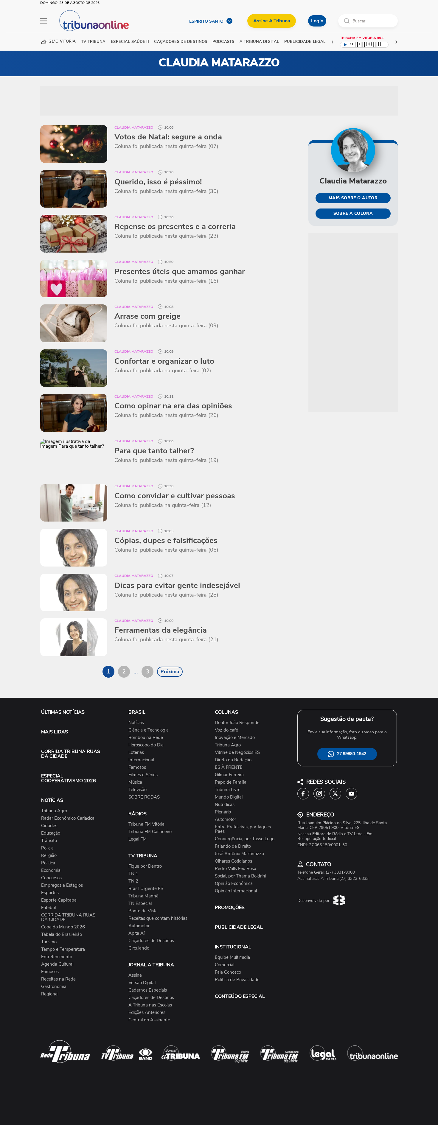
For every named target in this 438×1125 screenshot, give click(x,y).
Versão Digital (142, 983)
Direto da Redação (233, 760)
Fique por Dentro (145, 866)
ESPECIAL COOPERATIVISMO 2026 (68, 778)
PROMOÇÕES (230, 907)
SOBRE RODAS (144, 797)
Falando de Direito (233, 846)
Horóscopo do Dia (146, 745)
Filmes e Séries (143, 775)
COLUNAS (226, 712)
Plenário (223, 812)
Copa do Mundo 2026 (63, 927)
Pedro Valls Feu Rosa (235, 868)
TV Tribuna (93, 42)
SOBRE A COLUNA (353, 213)
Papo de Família (230, 782)
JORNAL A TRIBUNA (151, 964)
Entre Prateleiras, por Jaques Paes (243, 829)
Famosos (50, 972)
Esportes (50, 893)
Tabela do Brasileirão (61, 934)
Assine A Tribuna (271, 21)
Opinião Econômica (234, 883)
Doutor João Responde (237, 723)
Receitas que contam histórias (157, 918)
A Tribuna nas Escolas (150, 1005)
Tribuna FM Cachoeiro (150, 832)
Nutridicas (224, 804)
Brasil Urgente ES (145, 888)
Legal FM (137, 839)
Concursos (51, 878)
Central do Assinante (149, 1020)
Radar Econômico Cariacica (67, 818)
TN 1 (133, 874)
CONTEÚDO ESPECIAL (240, 996)
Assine (135, 975)
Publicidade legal (304, 42)
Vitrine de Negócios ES (237, 752)
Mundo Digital (229, 797)
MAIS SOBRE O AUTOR (353, 198)
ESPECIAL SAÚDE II (130, 42)
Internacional (141, 760)
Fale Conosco (228, 972)
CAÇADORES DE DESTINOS (180, 42)
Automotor (139, 926)
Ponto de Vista (143, 911)
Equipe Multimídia (232, 957)
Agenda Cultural (57, 964)
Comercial (224, 965)
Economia (50, 870)
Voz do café (226, 730)
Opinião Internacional (236, 891)
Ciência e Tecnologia (148, 730)
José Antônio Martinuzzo (239, 854)
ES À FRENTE (229, 767)
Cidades (49, 826)
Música (135, 782)
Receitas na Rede (58, 979)
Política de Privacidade (237, 980)
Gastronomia (53, 986)
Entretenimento (56, 957)
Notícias (136, 723)
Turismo (49, 942)
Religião (49, 855)
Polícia (47, 848)
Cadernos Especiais (147, 990)
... (135, 672)
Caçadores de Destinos (151, 941)
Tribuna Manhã (143, 896)
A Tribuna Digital (259, 42)
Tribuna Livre (227, 790)
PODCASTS (223, 42)
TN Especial (140, 903)
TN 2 (133, 881)
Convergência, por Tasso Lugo (244, 839)
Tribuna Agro (54, 811)
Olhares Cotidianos (233, 861)
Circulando (138, 948)
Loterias (136, 752)
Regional (49, 994)
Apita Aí (136, 933)
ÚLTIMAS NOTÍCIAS (63, 712)
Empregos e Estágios (62, 885)
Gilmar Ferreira (229, 775)
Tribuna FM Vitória (146, 824)
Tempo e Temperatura (63, 949)
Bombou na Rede (145, 737)
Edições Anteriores (146, 1012)
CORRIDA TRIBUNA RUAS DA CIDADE (70, 754)
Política (48, 863)
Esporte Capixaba (59, 900)
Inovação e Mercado (235, 737)
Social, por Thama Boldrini (240, 876)
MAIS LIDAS (54, 732)
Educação (50, 833)
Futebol (48, 907)
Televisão (137, 790)
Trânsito (49, 840)
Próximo (170, 671)
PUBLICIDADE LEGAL (239, 927)
